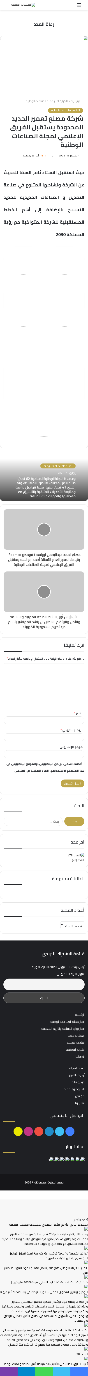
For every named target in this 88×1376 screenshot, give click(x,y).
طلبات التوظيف (75, 1050)
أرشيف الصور (77, 1075)
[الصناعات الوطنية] (23, 5)
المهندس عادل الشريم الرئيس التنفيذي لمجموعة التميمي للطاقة (48, 1224)
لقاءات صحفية (76, 1043)
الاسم (79, 713)
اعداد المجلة (77, 1068)
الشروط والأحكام (74, 1089)
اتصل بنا (80, 1103)
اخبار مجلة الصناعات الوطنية (42, 101)
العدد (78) (78, 860)
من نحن (80, 1096)
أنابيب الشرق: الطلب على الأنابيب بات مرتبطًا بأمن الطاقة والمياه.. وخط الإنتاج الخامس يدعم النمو (46, 1366)
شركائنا (80, 1057)
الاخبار (64, 101)
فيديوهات (78, 1082)
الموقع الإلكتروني (72, 747)
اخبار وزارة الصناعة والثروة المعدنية (63, 1029)
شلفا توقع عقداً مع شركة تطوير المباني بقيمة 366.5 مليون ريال (49, 1282)
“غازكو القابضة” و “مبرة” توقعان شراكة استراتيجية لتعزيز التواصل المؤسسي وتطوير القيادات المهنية (48, 1256)
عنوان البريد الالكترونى (71, 974)
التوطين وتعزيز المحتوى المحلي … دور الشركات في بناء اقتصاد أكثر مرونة (44, 1292)
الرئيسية (76, 101)
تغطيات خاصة (76, 1036)
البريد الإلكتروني (72, 730)
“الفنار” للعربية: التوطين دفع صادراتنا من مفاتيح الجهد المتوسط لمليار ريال (46, 1270)
